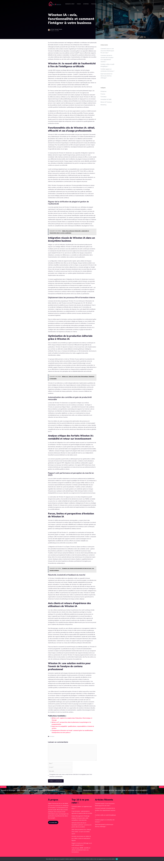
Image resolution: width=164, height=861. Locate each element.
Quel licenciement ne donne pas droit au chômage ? (106, 76)
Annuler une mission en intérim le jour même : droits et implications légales (81, 838)
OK (116, 859)
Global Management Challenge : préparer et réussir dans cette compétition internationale (81, 818)
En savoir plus (53, 822)
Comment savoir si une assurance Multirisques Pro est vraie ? (107, 51)
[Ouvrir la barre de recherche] (114, 4)
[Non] (162, 859)
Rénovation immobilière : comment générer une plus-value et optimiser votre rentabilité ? (115, 790)
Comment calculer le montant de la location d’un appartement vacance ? (105, 810)
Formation (108, 3)
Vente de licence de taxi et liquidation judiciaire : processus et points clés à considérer (81, 825)
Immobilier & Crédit (69, 3)
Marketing (100, 3)
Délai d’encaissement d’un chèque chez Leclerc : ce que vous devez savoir (81, 831)
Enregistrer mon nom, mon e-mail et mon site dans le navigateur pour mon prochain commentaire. (71, 775)
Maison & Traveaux (106, 102)
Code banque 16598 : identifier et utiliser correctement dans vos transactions (81, 850)
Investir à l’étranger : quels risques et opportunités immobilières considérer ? (29, 790)
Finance (79, 3)
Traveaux (93, 3)
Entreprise (86, 3)
